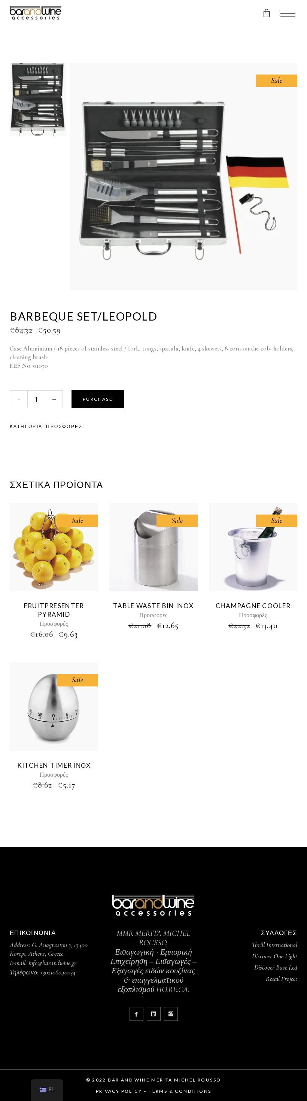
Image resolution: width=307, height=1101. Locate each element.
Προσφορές (64, 426)
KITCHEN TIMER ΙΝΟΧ (54, 765)
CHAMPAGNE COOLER (253, 606)
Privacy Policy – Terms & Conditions (154, 1091)
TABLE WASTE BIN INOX (153, 606)
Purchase (98, 399)
